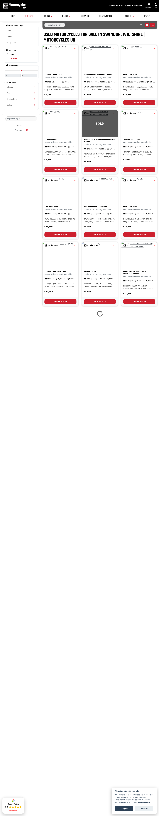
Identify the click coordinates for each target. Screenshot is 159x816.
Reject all (144, 808)
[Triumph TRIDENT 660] (60, 58)
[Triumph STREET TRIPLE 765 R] (100, 190)
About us (128, 16)
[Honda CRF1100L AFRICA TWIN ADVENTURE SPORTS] (139, 255)
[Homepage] (14, 6)
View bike (59, 103)
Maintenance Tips (105, 16)
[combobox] (21, 30)
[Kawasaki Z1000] (60, 123)
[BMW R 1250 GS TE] (60, 190)
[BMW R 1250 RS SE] (139, 190)
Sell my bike (85, 16)
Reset (19, 126)
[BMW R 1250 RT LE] (139, 58)
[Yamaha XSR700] (100, 255)
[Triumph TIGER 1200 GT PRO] (60, 255)
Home (13, 16)
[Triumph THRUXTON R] (139, 123)
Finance (65, 16)
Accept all (124, 808)
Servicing (46, 16)
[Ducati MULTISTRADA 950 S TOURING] (100, 58)
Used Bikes (29, 16)
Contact (147, 16)
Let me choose (144, 802)
